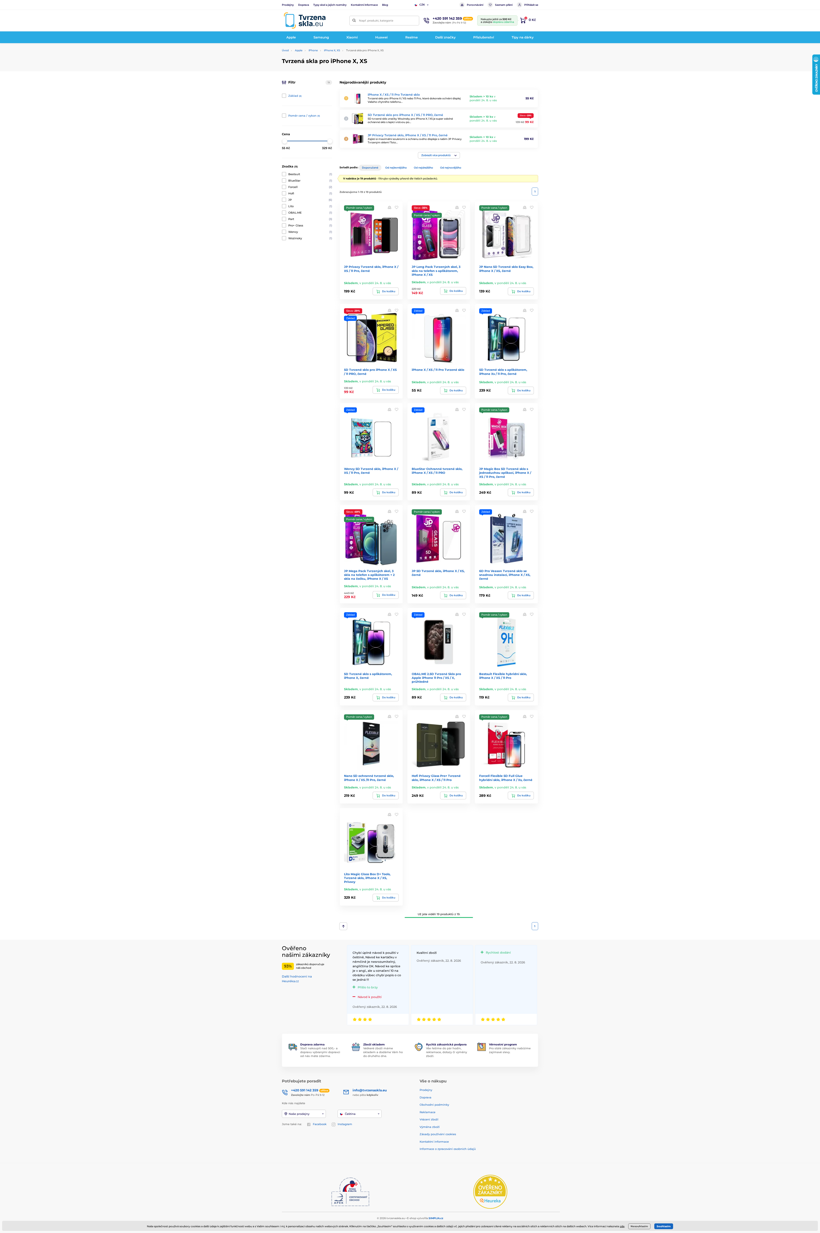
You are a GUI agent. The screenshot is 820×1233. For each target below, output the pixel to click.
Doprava (303, 4)
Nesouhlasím (639, 1226)
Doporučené (370, 167)
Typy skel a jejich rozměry (330, 4)
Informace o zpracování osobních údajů (448, 1149)
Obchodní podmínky (434, 1104)
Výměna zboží (430, 1127)
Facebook (320, 1124)
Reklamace (427, 1112)
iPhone (313, 50)
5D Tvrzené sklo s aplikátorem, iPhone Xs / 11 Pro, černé (503, 372)
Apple (298, 50)
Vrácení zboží (429, 1119)
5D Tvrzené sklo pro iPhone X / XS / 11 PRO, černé (405, 115)
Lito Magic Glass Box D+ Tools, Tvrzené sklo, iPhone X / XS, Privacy (367, 878)
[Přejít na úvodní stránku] (305, 20)
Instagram (345, 1124)
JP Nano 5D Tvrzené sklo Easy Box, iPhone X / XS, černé (506, 269)
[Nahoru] (343, 926)
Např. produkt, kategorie (376, 20)
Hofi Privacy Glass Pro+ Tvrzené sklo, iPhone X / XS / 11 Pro (436, 778)
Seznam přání (503, 4)
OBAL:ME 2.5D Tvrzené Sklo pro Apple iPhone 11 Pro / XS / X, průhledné (436, 678)
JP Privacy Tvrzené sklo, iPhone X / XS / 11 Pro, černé (408, 135)
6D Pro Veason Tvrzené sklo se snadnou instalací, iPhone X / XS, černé (504, 575)
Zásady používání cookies (438, 1134)
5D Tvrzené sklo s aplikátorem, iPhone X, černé (368, 676)
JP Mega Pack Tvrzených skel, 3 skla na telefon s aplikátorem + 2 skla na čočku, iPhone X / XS (369, 575)
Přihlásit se (531, 4)
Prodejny (288, 4)
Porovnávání (475, 4)
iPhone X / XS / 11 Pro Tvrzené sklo (394, 95)
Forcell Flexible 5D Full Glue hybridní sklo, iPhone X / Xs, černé (505, 778)
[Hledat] (354, 20)
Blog (385, 4)
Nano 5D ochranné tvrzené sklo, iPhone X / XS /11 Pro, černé (369, 778)
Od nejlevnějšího (396, 167)
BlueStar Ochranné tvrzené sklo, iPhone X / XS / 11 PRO (437, 471)
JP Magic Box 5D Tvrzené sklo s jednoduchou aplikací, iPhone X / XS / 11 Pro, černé (505, 473)
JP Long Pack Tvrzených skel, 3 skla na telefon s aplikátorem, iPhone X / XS (436, 270)
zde (622, 1226)
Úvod (285, 50)
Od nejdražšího (423, 167)
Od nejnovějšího (450, 167)
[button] (439, 155)
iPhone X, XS (332, 50)
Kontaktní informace (364, 4)
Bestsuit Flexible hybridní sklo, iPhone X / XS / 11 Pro (503, 676)
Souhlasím (664, 1226)
